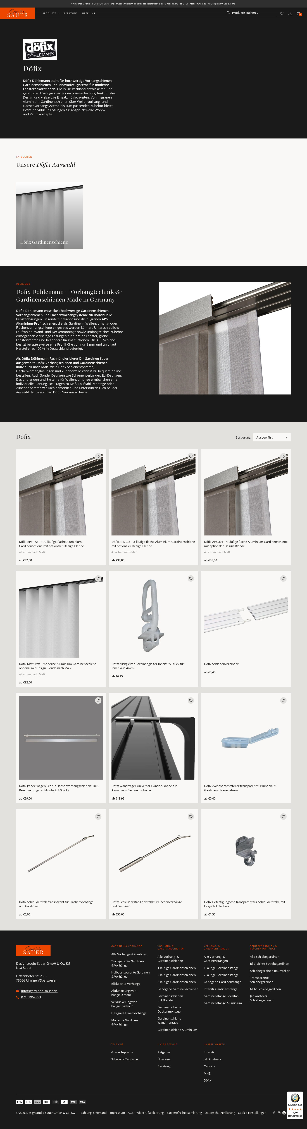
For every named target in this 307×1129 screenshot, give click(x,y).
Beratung (71, 13)
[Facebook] (274, 1112)
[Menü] (301, 1094)
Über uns (88, 13)
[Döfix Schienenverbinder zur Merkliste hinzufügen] (283, 578)
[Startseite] (17, 13)
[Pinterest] (284, 1112)
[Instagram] (279, 1112)
